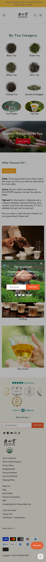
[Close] (41, 263)
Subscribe (32, 287)
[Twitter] (16, 295)
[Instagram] (27, 295)
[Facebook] (20, 295)
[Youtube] (23, 295)
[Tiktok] (31, 295)
